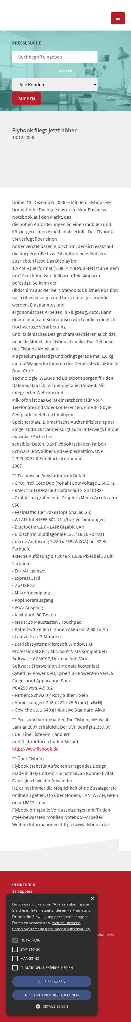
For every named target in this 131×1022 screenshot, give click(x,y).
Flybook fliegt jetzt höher (44, 130)
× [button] (92, 899)
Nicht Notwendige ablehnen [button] (52, 995)
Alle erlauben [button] (51, 981)
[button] (15, 940)
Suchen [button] (26, 99)
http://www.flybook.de (35, 749)
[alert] (51, 955)
